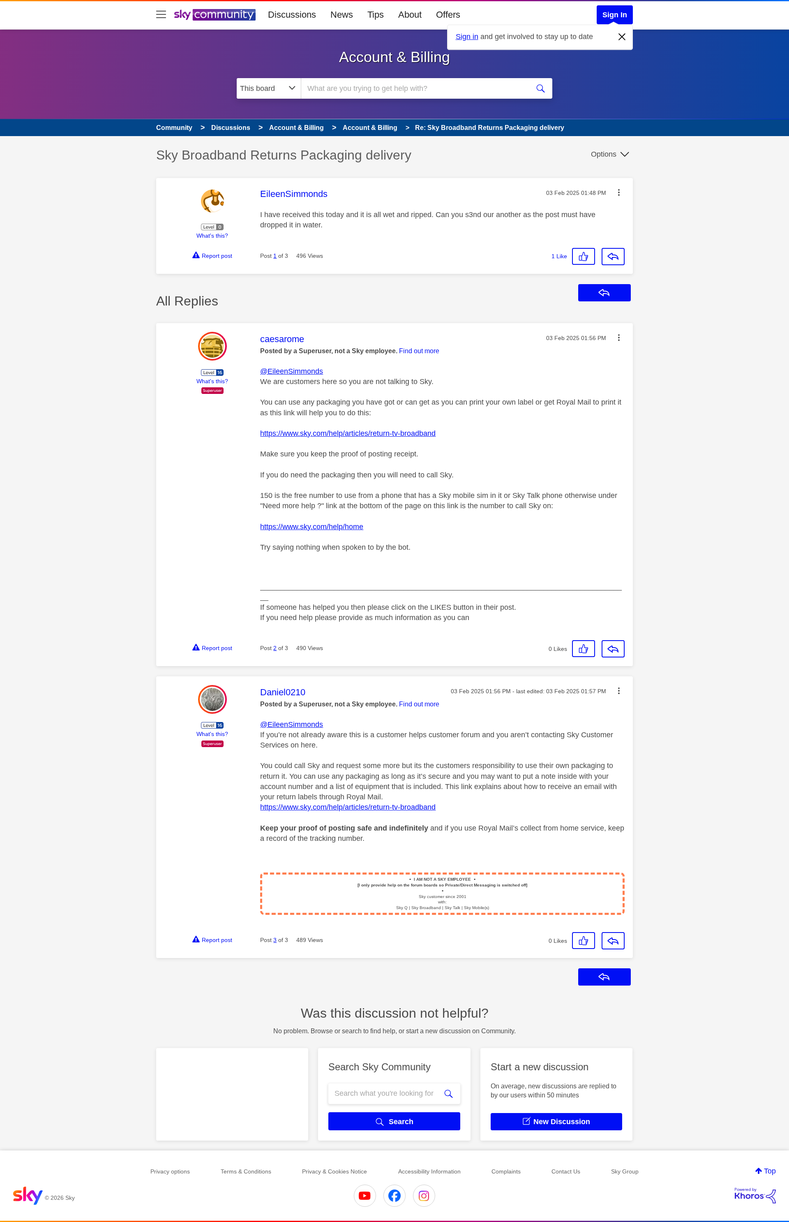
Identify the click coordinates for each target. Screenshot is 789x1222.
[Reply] (613, 256)
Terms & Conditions (246, 1171)
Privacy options (170, 1171)
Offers (448, 14)
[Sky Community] (215, 15)
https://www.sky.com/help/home (311, 527)
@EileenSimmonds (291, 371)
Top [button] (770, 1171)
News (341, 14)
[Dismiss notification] (622, 37)
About (410, 14)
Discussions (292, 14)
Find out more (419, 350)
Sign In (614, 15)
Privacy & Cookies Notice (334, 1171)
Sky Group (625, 1171)
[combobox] (414, 88)
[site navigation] (161, 15)
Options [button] (603, 154)
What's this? (212, 235)
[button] (619, 192)
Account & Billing (394, 57)
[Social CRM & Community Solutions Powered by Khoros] (755, 1195)
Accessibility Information (429, 1171)
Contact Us (565, 1171)
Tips (375, 14)
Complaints (506, 1171)
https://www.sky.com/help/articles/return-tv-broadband (348, 433)
